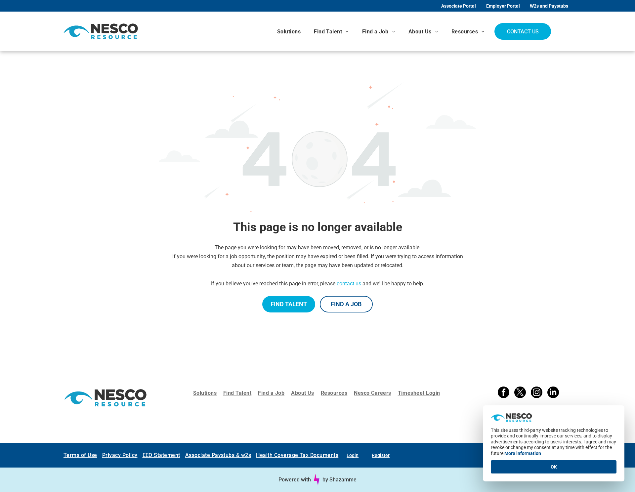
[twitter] (520, 393)
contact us (349, 283)
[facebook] (503, 393)
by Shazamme (339, 479)
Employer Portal (503, 6)
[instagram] (536, 393)
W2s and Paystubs (549, 6)
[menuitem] (289, 31)
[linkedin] (553, 393)
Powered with (294, 479)
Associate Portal (458, 6)
